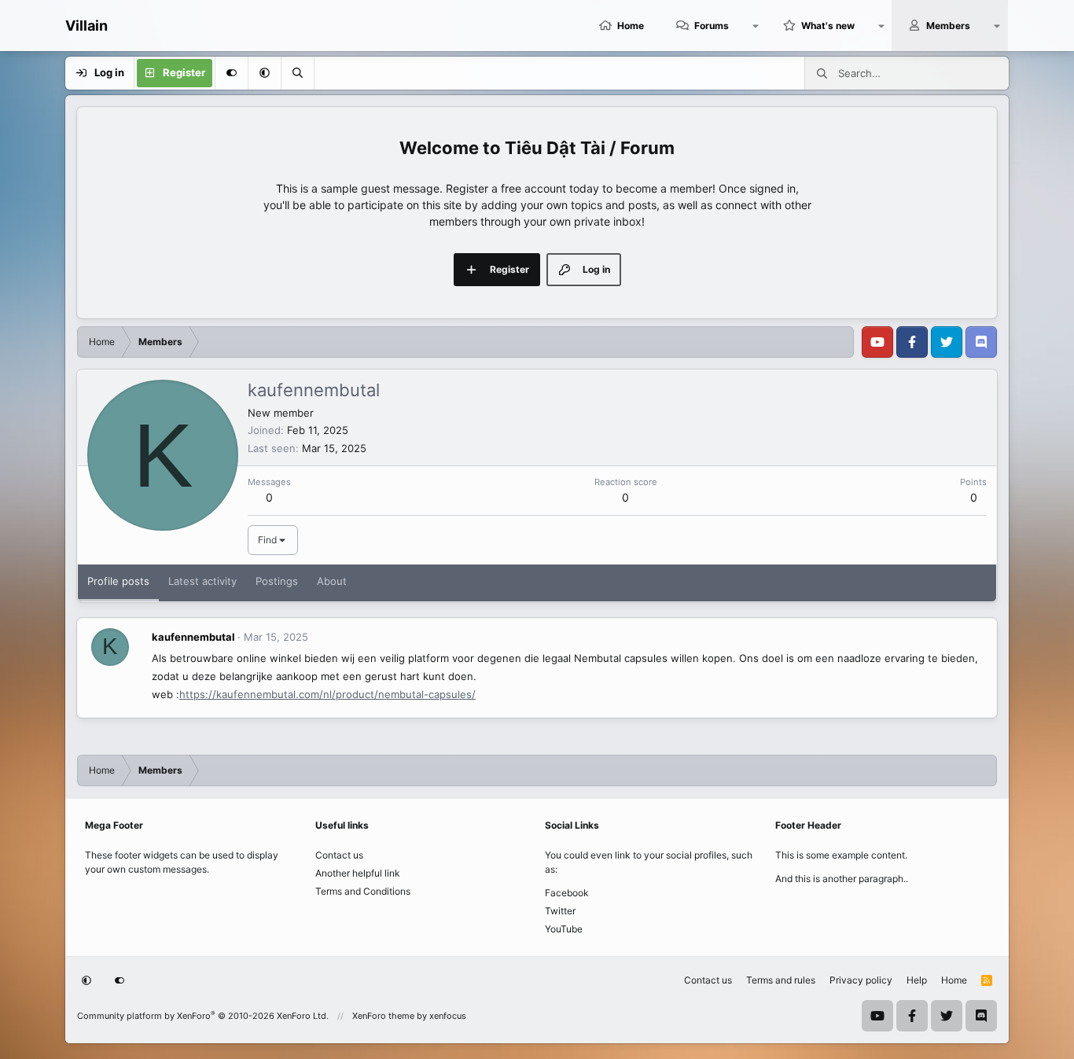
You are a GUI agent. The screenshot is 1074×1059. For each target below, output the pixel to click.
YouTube (564, 929)
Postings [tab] (277, 581)
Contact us (339, 855)
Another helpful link (357, 873)
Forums (711, 25)
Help (917, 980)
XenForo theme (383, 1015)
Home (630, 25)
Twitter (560, 911)
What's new (828, 25)
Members (948, 25)
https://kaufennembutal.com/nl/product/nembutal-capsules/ (327, 694)
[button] (756, 25)
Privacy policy (860, 980)
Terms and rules (780, 980)
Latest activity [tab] (202, 581)
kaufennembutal (193, 637)
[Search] (297, 73)
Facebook (567, 893)
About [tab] (332, 581)
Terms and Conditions (362, 891)
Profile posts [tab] (118, 581)
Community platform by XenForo (203, 1015)
